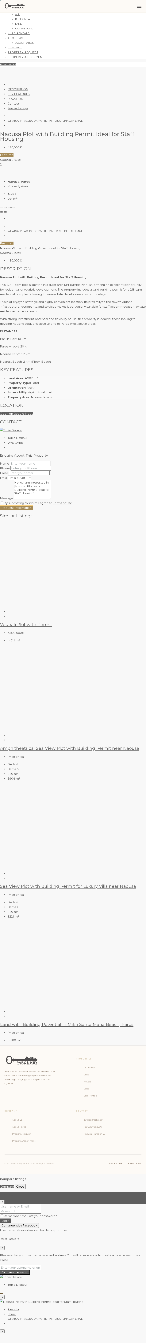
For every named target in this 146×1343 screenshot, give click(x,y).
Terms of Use (62, 503)
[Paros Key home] (37, 1061)
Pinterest (56, 120)
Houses (87, 1081)
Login (6, 1220)
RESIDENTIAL (23, 18)
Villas (86, 1074)
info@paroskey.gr (93, 1119)
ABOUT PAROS (24, 42)
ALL (17, 14)
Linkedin (69, 120)
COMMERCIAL (24, 28)
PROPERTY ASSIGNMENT (26, 56)
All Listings (89, 1067)
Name (4, 463)
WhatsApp (15, 120)
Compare (7, 1186)
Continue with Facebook (19, 1225)
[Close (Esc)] (1, 207)
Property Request (21, 1133)
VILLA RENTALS (19, 33)
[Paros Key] (14, 6)
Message (6, 498)
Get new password (15, 1272)
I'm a (3, 478)
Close (20, 1186)
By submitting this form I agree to (38, 503)
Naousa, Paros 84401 (95, 1133)
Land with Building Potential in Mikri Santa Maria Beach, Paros (66, 1024)
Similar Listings (18, 108)
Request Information (17, 508)
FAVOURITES (8, 64)
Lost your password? (42, 1216)
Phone (5, 468)
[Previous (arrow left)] (1, 212)
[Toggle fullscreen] (9, 207)
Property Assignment (24, 1140)
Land (86, 1088)
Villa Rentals (90, 1095)
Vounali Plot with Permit (26, 624)
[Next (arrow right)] (5, 212)
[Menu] (139, 6)
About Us (15, 37)
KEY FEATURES (19, 94)
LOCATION (15, 99)
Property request (23, 52)
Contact (15, 47)
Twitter (43, 120)
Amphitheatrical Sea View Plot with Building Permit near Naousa (69, 748)
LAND (18, 23)
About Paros (19, 1126)
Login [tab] (12, 1194)
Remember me (15, 1216)
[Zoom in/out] (12, 207)
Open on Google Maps (16, 413)
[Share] (5, 207)
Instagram (134, 1163)
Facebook (30, 120)
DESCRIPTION (18, 89)
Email (79, 120)
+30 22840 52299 (93, 1126)
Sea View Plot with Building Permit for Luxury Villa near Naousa (68, 886)
